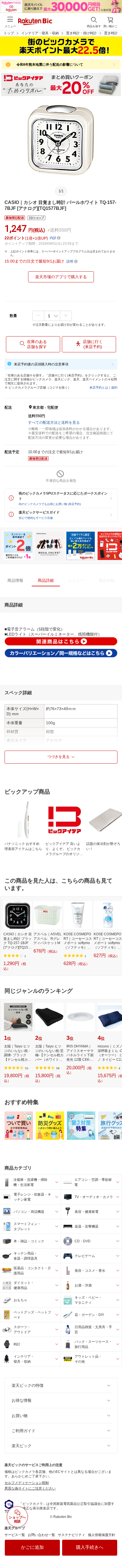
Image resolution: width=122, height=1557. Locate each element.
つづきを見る (58, 757)
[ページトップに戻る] (113, 1538)
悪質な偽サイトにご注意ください (30, 1488)
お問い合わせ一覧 (41, 1535)
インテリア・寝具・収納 (40, 33)
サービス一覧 (15, 1535)
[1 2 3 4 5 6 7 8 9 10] (52, 316)
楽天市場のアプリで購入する (61, 276)
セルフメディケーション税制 (27, 1483)
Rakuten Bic (35, 22)
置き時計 (111, 33)
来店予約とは (98, 387)
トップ (9, 33)
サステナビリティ (71, 1535)
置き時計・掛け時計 (81, 33)
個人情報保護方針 (101, 1535)
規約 (114, 387)
